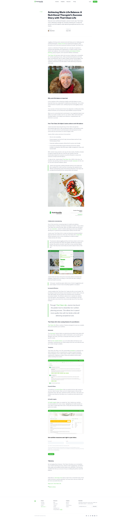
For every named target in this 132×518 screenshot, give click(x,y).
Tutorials (54, 505)
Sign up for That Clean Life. (54, 483)
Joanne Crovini (61, 43)
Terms (67, 505)
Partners (67, 503)
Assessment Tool (56, 508)
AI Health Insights (52, 402)
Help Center (55, 503)
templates (72, 350)
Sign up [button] (95, 1)
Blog (54, 502)
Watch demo (43, 506)
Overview (57, 1)
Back (41, 11)
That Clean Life (51, 55)
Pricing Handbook (57, 509)
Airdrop (54, 506)
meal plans (75, 161)
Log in (90, 1)
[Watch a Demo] (66, 487)
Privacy (70, 505)
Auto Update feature (57, 340)
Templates (63, 1)
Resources (69, 2)
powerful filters (59, 389)
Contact (67, 506)
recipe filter (79, 234)
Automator (52, 333)
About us (67, 502)
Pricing (74, 1)
